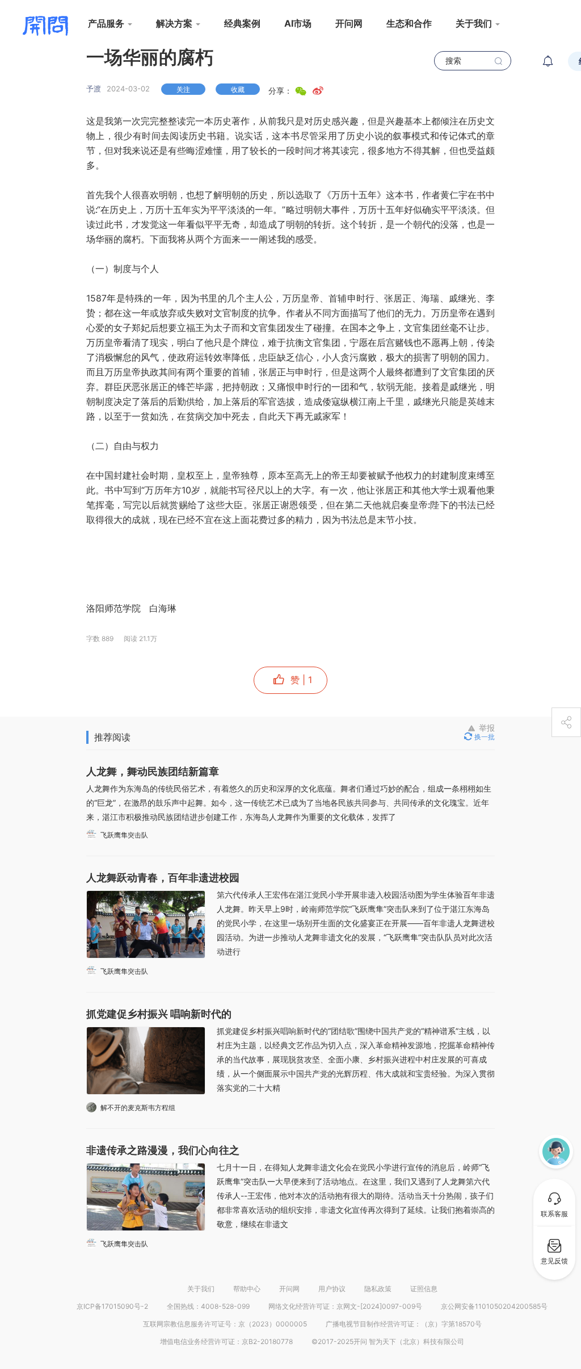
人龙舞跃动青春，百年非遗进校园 (162, 878)
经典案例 (242, 23)
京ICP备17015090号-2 (112, 1306)
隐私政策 (377, 1288)
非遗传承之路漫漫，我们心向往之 (162, 1150)
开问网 (349, 23)
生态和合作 (409, 23)
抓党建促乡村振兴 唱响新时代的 (158, 1014)
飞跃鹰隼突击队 (124, 835)
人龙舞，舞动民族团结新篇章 (152, 771)
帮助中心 (246, 1288)
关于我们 (200, 1288)
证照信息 (423, 1288)
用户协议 (332, 1288)
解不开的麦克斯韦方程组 (137, 1107)
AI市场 (297, 23)
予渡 (93, 88)
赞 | (300, 679)
